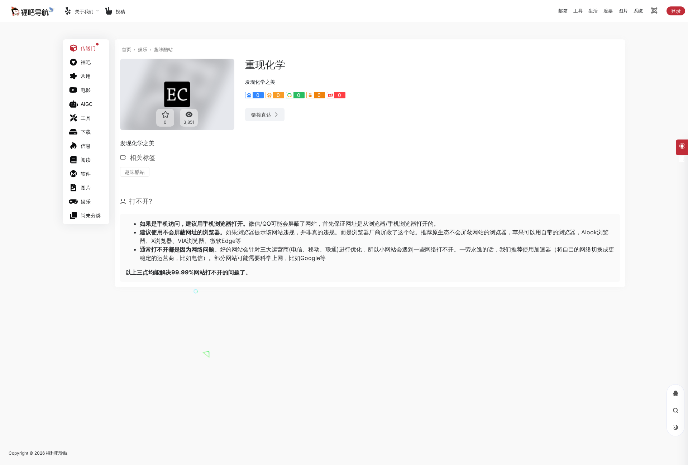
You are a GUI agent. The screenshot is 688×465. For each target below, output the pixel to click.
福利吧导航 (56, 453)
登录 (676, 11)
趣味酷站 (163, 49)
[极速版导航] (653, 11)
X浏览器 (161, 240)
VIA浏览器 (191, 240)
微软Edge (222, 240)
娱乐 (142, 49)
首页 (126, 49)
